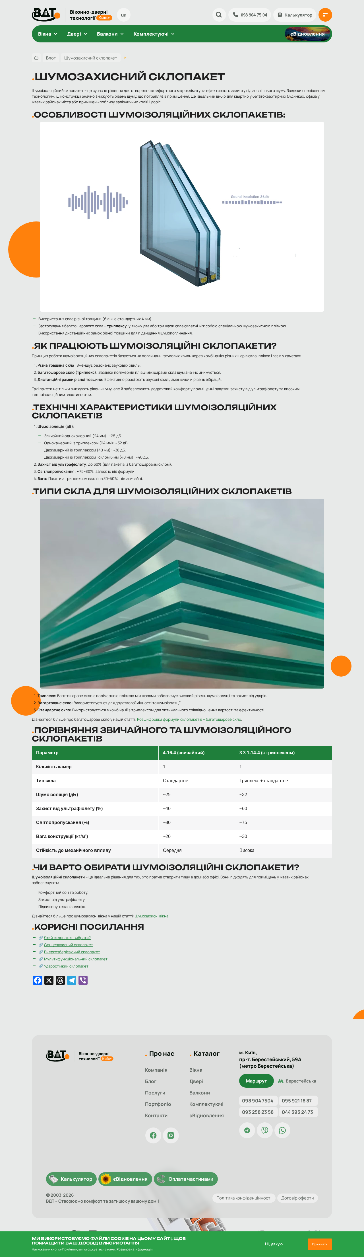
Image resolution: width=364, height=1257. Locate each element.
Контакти (156, 1115)
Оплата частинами (191, 1179)
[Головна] (36, 57)
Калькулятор (298, 15)
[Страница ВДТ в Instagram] (171, 1135)
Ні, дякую (274, 1244)
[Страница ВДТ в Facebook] (153, 1135)
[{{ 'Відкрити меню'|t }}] (325, 15)
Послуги (155, 1092)
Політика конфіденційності (244, 1198)
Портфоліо (158, 1104)
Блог (150, 1081)
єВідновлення (307, 33)
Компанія (156, 1070)
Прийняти (320, 1244)
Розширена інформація (134, 1249)
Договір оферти (297, 1198)
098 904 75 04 (254, 15)
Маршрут (256, 1081)
